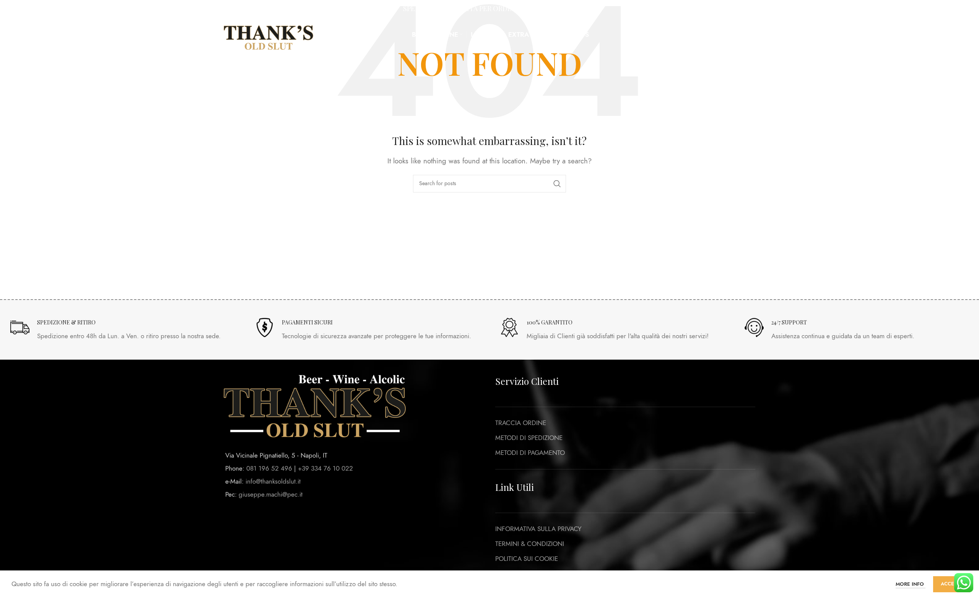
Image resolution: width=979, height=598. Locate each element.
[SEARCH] (557, 183)
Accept (950, 583)
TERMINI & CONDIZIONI (529, 543)
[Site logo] (268, 33)
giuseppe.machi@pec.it (270, 494)
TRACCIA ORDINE (520, 422)
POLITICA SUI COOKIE (526, 558)
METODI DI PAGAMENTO (530, 452)
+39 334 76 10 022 (325, 468)
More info (910, 584)
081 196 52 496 (269, 468)
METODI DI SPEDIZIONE (529, 437)
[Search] (691, 34)
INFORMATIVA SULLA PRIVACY (538, 528)
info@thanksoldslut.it (273, 481)
